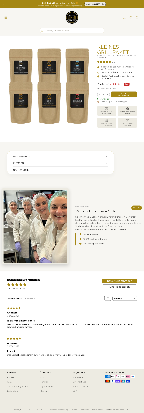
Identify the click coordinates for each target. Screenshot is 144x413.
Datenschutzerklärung (59, 410)
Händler (44, 382)
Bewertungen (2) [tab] (15, 298)
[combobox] (72, 30)
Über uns (44, 391)
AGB (75, 391)
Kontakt (11, 377)
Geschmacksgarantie (18, 386)
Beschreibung (22, 156)
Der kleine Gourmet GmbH (31, 410)
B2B (42, 377)
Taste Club (12, 391)
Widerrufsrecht (80, 386)
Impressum (78, 377)
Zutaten (18, 163)
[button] (6, 17)
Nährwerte (21, 170)
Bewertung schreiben (119, 281)
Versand (113, 88)
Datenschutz (79, 382)
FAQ (9, 382)
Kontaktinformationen (115, 410)
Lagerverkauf (46, 386)
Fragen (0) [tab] (30, 298)
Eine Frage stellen (119, 287)
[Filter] (107, 298)
